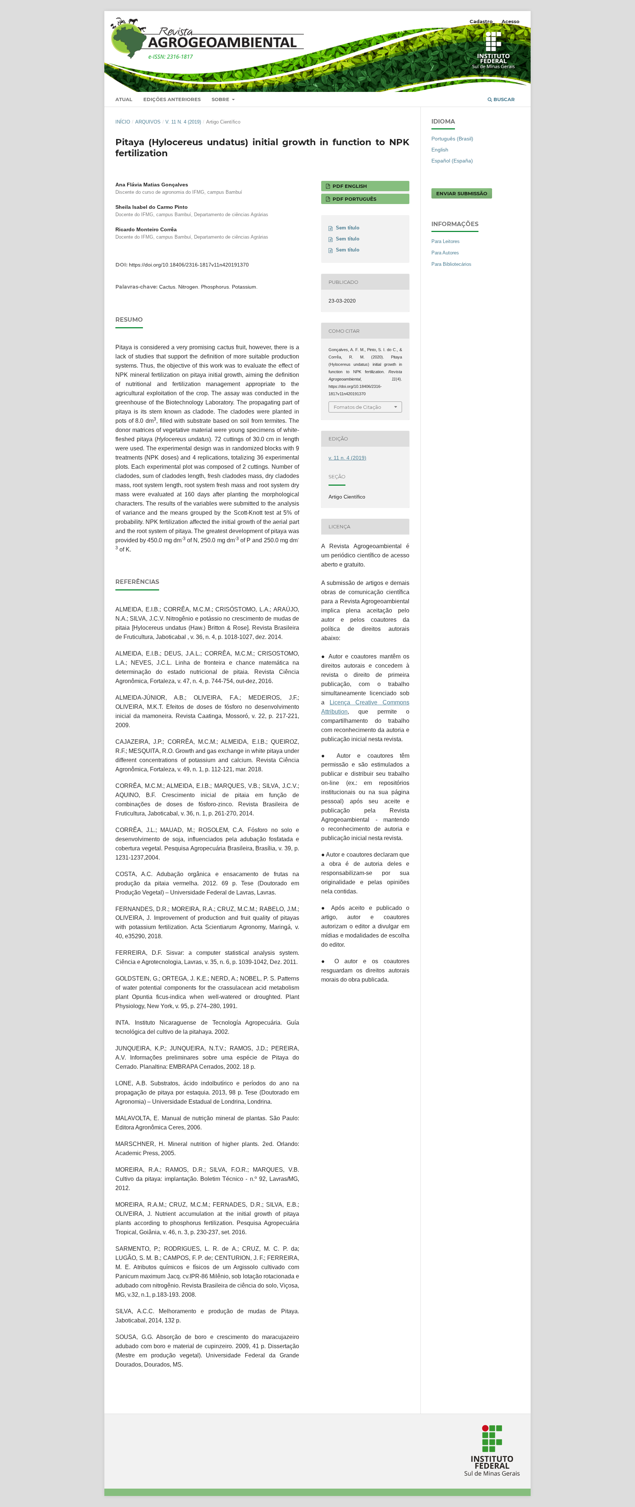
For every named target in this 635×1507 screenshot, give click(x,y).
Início (122, 122)
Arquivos (148, 122)
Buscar (503, 99)
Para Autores (445, 253)
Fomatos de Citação (357, 407)
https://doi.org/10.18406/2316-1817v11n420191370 (189, 265)
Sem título (347, 228)
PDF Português (353, 199)
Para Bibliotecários (451, 264)
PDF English (349, 186)
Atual (123, 99)
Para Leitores (445, 241)
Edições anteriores (172, 99)
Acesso (511, 21)
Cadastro (481, 21)
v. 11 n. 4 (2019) (183, 122)
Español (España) (452, 161)
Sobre (221, 99)
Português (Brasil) (452, 139)
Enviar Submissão (461, 193)
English (439, 150)
